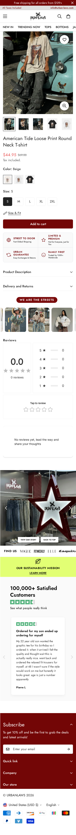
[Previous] (6, 508)
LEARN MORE (38, 573)
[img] (17, 371)
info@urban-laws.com (62, 7)
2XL (53, 202)
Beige (7, 179)
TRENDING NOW (29, 27)
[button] (53, 350)
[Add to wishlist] (64, 39)
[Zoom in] (64, 105)
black (29, 179)
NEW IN (8, 27)
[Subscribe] (68, 749)
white (18, 179)
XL (43, 202)
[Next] (70, 508)
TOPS (48, 27)
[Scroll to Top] (69, 814)
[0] (68, 16)
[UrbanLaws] (38, 16)
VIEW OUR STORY (28, 539)
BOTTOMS (62, 27)
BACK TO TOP (50, 539)
